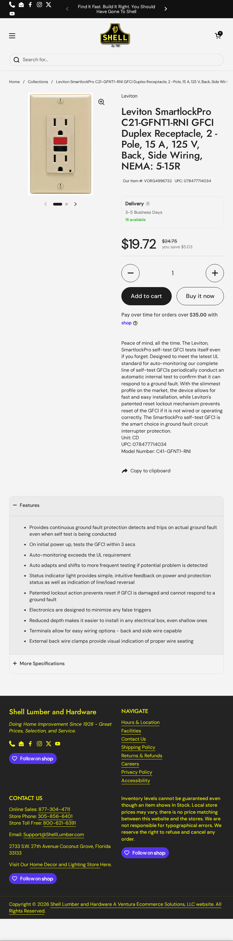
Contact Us (133, 739)
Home (14, 81)
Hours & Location (140, 722)
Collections (38, 81)
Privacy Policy (136, 772)
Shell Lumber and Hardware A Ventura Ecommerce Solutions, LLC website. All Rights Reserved (115, 907)
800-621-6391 (59, 823)
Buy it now (200, 296)
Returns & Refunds (141, 755)
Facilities (131, 731)
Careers (130, 764)
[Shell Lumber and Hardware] (115, 36)
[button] (218, 36)
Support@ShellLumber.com (53, 834)
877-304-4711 (54, 809)
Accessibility (135, 780)
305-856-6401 (55, 816)
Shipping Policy (138, 747)
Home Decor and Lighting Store (65, 864)
